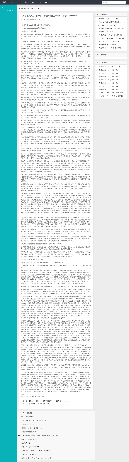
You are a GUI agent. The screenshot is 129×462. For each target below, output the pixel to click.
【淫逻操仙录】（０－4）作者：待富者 (109, 48)
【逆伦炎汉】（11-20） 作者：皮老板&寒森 (111, 96)
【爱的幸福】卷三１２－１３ (30, 424)
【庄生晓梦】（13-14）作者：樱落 (39, 404)
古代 (19, 2)
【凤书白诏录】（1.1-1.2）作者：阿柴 (109, 67)
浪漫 (33, 2)
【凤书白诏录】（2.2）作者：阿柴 (108, 80)
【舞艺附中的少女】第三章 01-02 (31, 428)
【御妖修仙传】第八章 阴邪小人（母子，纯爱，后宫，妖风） (40, 435)
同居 (46, 2)
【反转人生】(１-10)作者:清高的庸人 (109, 19)
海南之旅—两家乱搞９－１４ (30, 439)
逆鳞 (4, 2)
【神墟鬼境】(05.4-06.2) (29, 454)
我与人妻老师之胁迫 (27, 417)
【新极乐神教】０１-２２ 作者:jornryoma (110, 44)
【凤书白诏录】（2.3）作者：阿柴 (108, 83)
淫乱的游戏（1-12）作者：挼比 (107, 25)
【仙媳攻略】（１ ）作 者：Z (106, 32)
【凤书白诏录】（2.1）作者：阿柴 (108, 76)
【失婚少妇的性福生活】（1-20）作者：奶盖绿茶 (112, 28)
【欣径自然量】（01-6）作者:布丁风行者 (110, 35)
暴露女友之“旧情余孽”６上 (29, 432)
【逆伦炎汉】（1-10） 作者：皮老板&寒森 (110, 93)
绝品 (39, 2)
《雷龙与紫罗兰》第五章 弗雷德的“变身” (34, 420)
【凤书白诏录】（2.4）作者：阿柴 (108, 86)
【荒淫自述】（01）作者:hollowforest (109, 41)
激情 (13, 2)
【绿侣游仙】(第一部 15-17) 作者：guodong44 (35, 450)
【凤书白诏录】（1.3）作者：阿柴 (108, 70)
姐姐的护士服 (25, 443)
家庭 (26, 2)
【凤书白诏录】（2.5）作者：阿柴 (108, 89)
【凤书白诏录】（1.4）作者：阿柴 (108, 73)
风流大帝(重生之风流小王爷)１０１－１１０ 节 (36, 458)
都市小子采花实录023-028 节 (30, 447)
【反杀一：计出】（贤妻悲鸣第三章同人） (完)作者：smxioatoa (48, 401)
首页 (33, 8)
